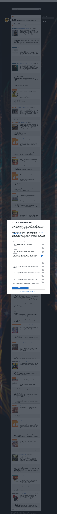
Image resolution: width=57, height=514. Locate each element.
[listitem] (28, 241)
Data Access (28, 291)
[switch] (42, 244)
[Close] (48, 222)
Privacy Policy (34, 291)
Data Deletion (22, 291)
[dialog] (28, 257)
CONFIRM (20, 287)
